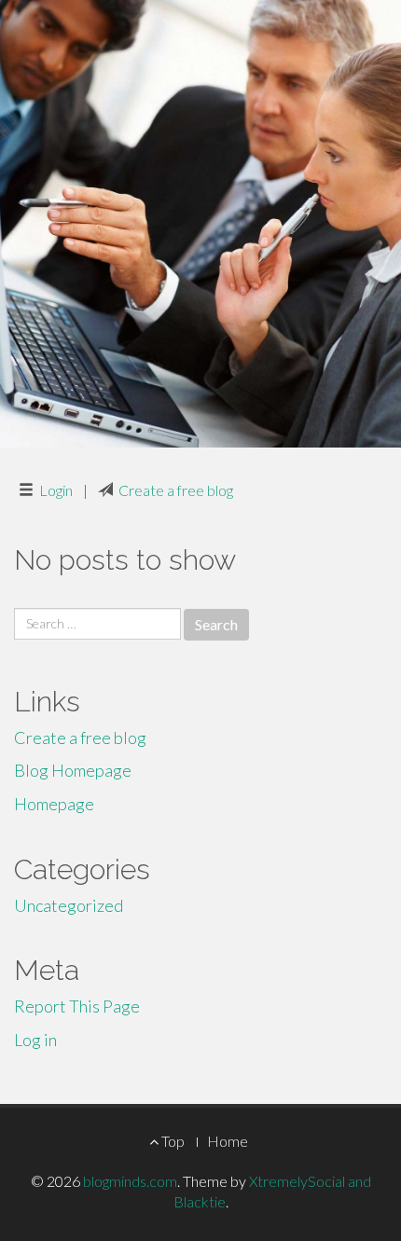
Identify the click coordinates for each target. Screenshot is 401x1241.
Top (172, 1141)
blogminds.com (130, 1181)
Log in (35, 1039)
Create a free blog (175, 490)
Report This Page (77, 1006)
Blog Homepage (72, 770)
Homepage (54, 803)
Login (56, 490)
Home (227, 1141)
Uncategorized (68, 905)
